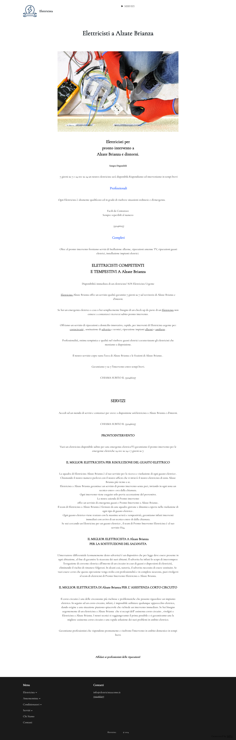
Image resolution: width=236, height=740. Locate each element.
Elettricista (46, 11)
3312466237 (98, 696)
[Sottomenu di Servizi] (32, 710)
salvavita (106, 329)
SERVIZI (129, 6)
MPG (230, 736)
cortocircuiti (76, 329)
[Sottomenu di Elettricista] (36, 692)
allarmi (149, 329)
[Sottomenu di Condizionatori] (41, 704)
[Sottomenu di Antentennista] (40, 698)
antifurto (160, 329)
